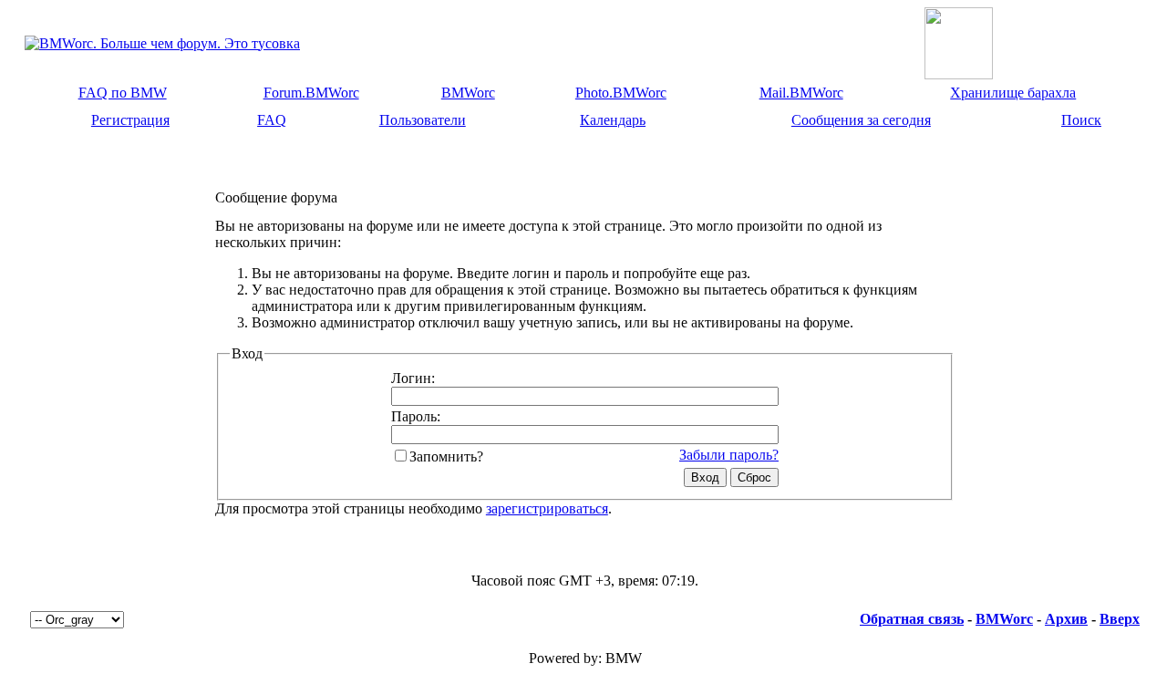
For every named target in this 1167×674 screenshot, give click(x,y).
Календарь (612, 120)
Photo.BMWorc (620, 92)
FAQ (271, 120)
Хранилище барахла (1013, 92)
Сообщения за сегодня (861, 120)
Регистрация (130, 120)
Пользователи (422, 120)
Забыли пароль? (729, 454)
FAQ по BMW (122, 92)
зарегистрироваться (547, 508)
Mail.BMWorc (801, 92)
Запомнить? (446, 456)
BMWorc (468, 92)
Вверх (1120, 619)
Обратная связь (912, 619)
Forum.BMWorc (311, 92)
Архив (1066, 619)
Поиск (1081, 120)
